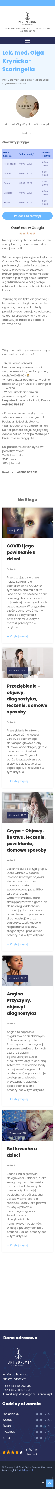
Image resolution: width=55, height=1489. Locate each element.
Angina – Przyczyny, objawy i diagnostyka (21, 1003)
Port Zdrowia (10, 80)
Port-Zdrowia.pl (25, 1470)
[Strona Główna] (18, 1359)
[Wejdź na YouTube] (30, 3)
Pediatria (11, 569)
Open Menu (27, 40)
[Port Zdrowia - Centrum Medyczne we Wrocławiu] (27, 18)
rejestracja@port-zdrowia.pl (32, 1394)
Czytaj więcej (18, 636)
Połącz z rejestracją (27, 216)
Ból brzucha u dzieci (22, 1152)
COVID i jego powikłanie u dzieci (21, 552)
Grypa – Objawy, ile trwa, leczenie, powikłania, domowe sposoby (26, 840)
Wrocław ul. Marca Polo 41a (17, 28)
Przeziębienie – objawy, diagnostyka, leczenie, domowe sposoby (27, 699)
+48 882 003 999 (42, 28)
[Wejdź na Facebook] (25, 3)
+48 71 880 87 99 (27, 31)
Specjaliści (26, 80)
